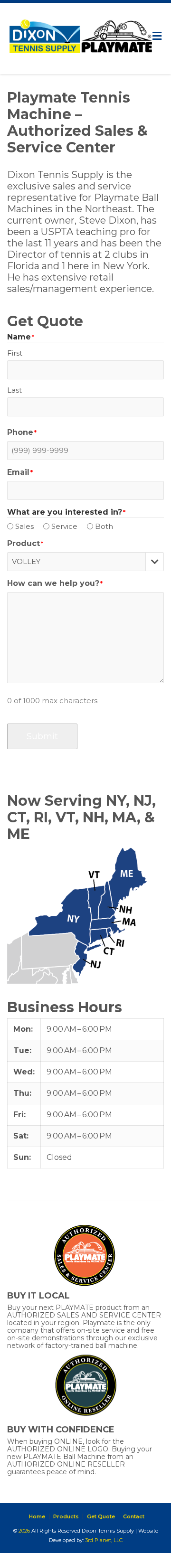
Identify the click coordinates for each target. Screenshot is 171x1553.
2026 (24, 1530)
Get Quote (101, 1516)
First (14, 353)
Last (14, 390)
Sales (24, 526)
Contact (133, 1516)
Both (104, 526)
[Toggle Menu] (157, 36)
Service (64, 526)
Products (66, 1516)
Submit (42, 736)
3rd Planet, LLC (104, 1540)
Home (37, 1516)
